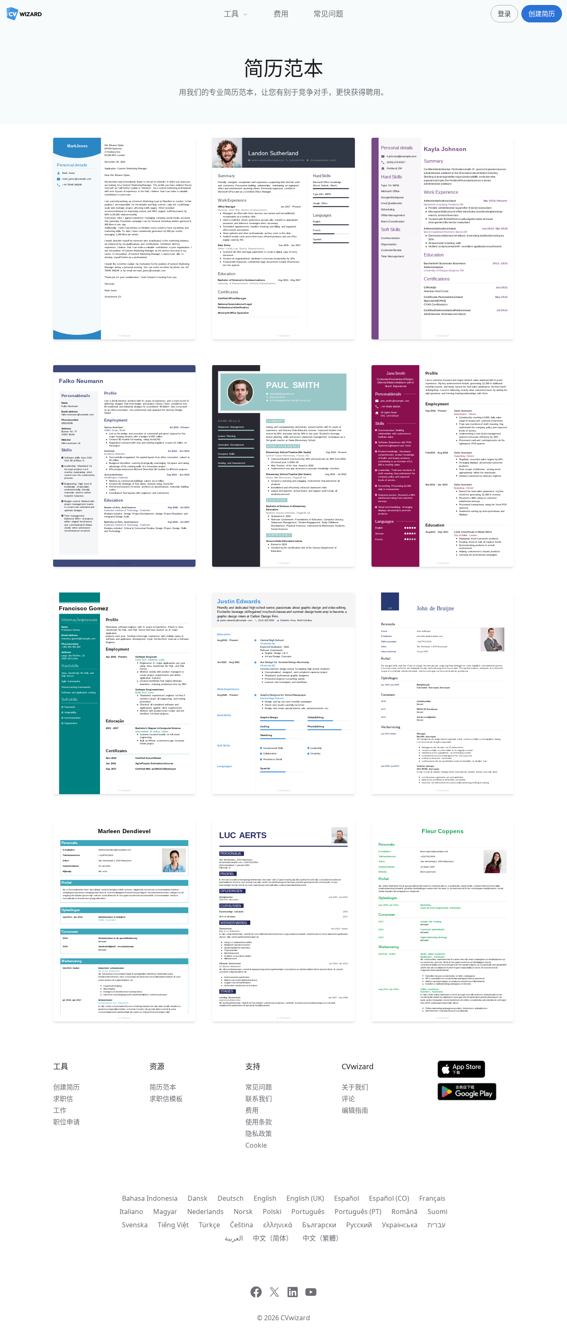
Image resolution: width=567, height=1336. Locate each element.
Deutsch (231, 1198)
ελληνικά (277, 1224)
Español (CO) (389, 1198)
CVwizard (295, 1317)
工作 (59, 1110)
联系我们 (258, 1098)
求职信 (63, 1098)
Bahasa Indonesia (150, 1198)
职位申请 (66, 1121)
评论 (348, 1098)
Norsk (243, 1211)
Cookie (256, 1145)
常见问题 (328, 14)
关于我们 (355, 1087)
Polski (272, 1211)
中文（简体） (273, 1238)
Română (404, 1211)
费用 (281, 14)
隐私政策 (258, 1133)
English (265, 1198)
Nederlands (205, 1211)
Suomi (437, 1211)
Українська (400, 1224)
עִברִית (436, 1224)
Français (432, 1198)
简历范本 (162, 1087)
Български (319, 1224)
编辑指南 (355, 1110)
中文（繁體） (322, 1238)
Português (308, 1211)
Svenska (135, 1224)
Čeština (241, 1224)
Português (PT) (358, 1211)
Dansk (198, 1198)
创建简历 (66, 1087)
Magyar (165, 1211)
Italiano (131, 1211)
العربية (234, 1238)
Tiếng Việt (173, 1224)
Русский (359, 1224)
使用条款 (258, 1121)
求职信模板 (166, 1098)
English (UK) (305, 1198)
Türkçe (209, 1224)
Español (346, 1198)
